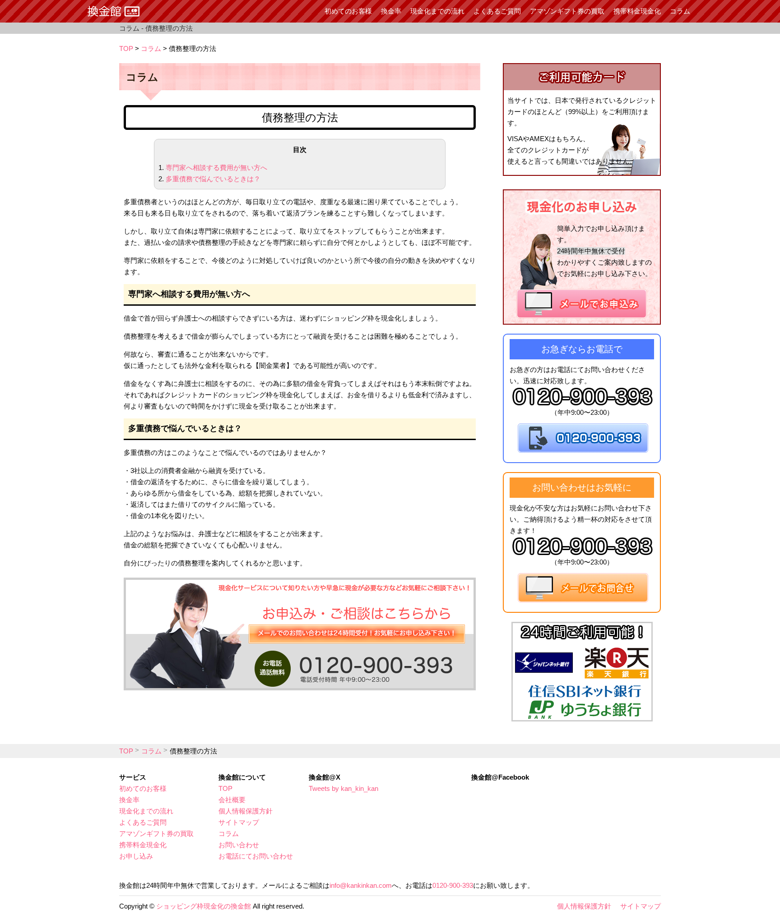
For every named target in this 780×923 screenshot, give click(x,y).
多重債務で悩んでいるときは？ (213, 179)
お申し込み (136, 856)
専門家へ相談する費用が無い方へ (216, 167)
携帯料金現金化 (637, 11)
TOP (126, 48)
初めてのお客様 (348, 11)
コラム (680, 11)
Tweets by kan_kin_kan (343, 788)
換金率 (391, 11)
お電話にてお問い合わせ (255, 856)
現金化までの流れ (437, 11)
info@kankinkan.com (361, 885)
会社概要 (232, 800)
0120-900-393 (452, 885)
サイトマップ (238, 822)
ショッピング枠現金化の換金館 (203, 906)
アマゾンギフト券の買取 (567, 11)
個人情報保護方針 (245, 811)
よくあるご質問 (497, 11)
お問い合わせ (238, 845)
